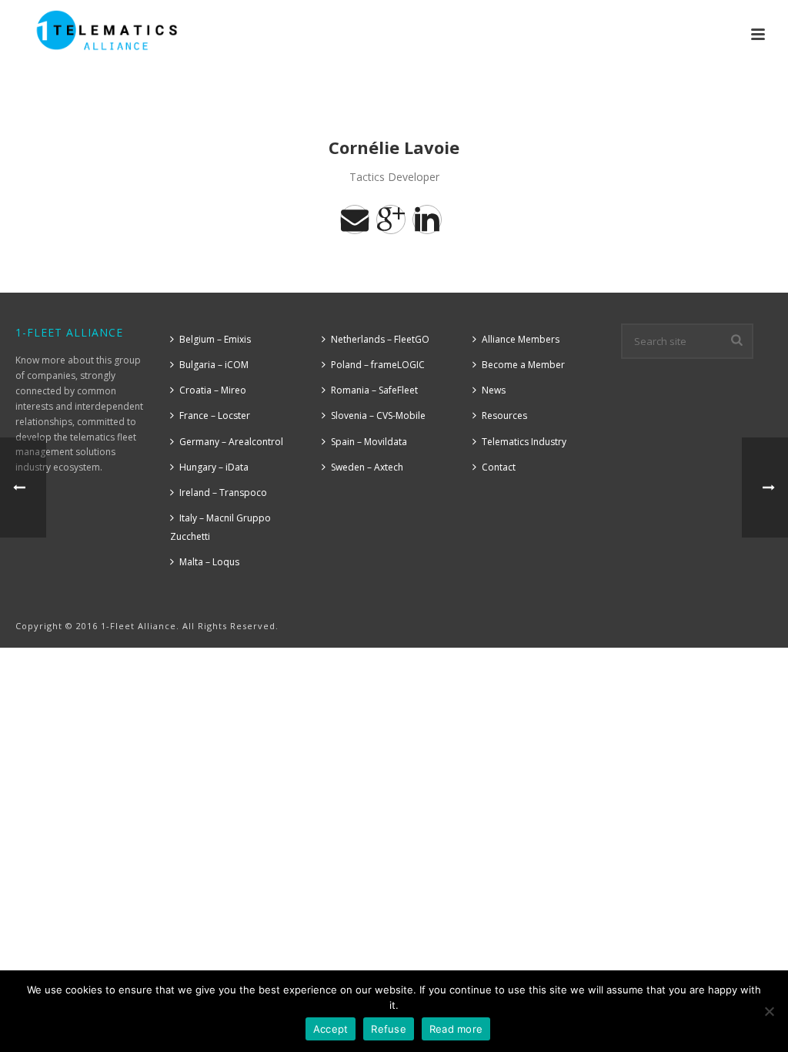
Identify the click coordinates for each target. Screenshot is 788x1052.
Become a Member (523, 364)
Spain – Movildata (369, 441)
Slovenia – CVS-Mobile (378, 415)
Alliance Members (520, 339)
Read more (455, 1029)
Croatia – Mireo (212, 390)
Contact (499, 467)
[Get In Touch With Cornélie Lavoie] (354, 219)
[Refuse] (768, 1011)
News (494, 390)
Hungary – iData (214, 467)
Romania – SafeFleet (374, 390)
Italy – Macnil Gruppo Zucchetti (220, 526)
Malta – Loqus (209, 561)
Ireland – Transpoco (223, 492)
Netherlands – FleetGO (380, 339)
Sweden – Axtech (367, 467)
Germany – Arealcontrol (231, 441)
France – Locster (214, 415)
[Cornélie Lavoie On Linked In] (427, 219)
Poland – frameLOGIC (378, 364)
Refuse (388, 1029)
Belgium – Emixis (215, 339)
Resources (504, 415)
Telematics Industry (524, 441)
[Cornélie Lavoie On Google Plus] (391, 219)
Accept (331, 1029)
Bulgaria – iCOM (214, 364)
